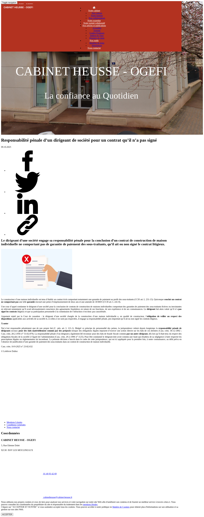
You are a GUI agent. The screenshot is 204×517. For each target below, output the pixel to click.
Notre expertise (94, 20)
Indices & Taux (97, 35)
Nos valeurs (97, 13)
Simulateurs (97, 45)
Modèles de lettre (96, 43)
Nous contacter (94, 48)
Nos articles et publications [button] (94, 25)
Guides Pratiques (97, 33)
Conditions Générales (16, 425)
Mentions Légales (14, 422)
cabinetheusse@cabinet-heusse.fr (91, 176)
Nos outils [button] (94, 40)
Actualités (97, 28)
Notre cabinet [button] (94, 10)
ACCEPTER (7, 514)
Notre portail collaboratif (94, 23)
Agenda (96, 30)
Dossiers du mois (96, 38)
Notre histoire (97, 15)
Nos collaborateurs (97, 18)
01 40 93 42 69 (91, 163)
